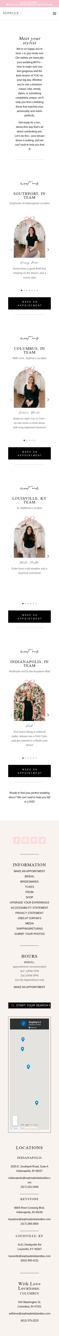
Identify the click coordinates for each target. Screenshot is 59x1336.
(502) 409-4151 (30, 1260)
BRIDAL (29, 876)
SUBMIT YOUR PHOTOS (29, 934)
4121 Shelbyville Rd (29, 1244)
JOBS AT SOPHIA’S (29, 918)
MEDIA (29, 923)
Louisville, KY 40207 (30, 1249)
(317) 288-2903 (30, 1223)
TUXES (29, 886)
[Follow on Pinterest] (33, 840)
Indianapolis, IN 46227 (29, 1171)
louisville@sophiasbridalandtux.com (30, 1256)
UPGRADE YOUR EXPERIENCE (29, 902)
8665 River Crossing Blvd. (29, 1207)
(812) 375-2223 (30, 1320)
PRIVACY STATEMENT (29, 913)
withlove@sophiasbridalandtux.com (29, 1313)
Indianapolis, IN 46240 (29, 1212)
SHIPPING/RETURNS (29, 928)
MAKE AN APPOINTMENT (30, 304)
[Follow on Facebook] (16, 840)
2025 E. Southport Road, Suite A (29, 1166)
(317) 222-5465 (30, 1187)
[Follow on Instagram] (25, 840)
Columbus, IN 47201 (29, 1306)
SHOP (29, 897)
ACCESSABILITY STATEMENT (29, 907)
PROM (29, 892)
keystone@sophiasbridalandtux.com (29, 1219)
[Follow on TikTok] (42, 840)
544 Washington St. (29, 1302)
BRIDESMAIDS (29, 881)
